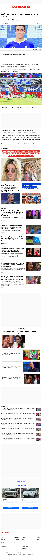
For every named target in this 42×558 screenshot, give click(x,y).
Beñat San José (33, 143)
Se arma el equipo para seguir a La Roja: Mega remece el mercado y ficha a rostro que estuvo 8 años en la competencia (12, 238)
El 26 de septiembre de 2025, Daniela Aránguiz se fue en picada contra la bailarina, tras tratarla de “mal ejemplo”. (12, 219)
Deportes (3, 12)
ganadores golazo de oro (10, 143)
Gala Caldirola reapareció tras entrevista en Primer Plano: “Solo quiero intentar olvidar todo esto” (12, 264)
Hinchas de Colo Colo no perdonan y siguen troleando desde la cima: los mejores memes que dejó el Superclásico (17, 434)
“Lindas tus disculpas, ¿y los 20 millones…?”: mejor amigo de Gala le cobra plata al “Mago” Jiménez (11, 378)
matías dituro (27, 143)
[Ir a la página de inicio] (21, 7)
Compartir (4, 51)
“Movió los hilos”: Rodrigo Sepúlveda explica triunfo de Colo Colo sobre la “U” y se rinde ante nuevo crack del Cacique (18, 409)
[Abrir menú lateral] (2, 7)
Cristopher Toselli (21, 143)
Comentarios (10, 51)
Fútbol (17, 143)
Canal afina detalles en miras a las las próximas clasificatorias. (11, 242)
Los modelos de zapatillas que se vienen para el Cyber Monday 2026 (11, 354)
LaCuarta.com (6, 23)
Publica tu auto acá (21, 485)
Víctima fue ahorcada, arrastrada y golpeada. (10, 230)
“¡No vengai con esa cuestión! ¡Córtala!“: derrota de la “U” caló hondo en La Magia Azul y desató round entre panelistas (18, 439)
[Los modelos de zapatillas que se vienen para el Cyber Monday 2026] (31, 355)
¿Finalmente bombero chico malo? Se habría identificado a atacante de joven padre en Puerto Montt (12, 227)
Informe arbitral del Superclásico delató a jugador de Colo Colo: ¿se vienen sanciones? (18, 428)
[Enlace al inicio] (21, 329)
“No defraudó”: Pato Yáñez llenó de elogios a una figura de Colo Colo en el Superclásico (18, 413)
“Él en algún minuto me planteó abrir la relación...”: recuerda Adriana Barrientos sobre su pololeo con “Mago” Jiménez (19, 332)
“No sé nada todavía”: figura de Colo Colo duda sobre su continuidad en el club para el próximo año (18, 424)
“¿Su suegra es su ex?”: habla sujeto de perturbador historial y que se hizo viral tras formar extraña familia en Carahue (12, 278)
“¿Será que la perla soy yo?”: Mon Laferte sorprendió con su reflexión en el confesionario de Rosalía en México (12, 250)
